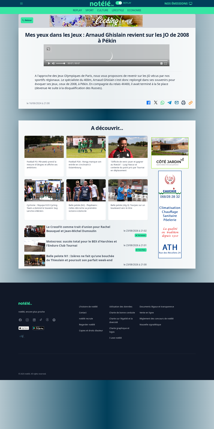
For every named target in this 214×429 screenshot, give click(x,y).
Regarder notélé (87, 373)
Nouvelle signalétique (150, 373)
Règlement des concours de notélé (157, 367)
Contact (82, 361)
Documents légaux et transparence (157, 355)
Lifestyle (118, 10)
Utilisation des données (120, 355)
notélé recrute (86, 367)
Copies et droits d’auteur (91, 379)
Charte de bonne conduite (122, 361)
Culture (102, 10)
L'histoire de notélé (88, 355)
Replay (77, 10)
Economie (134, 10)
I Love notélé (115, 386)
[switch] (119, 3)
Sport (89, 10)
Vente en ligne (147, 361)
